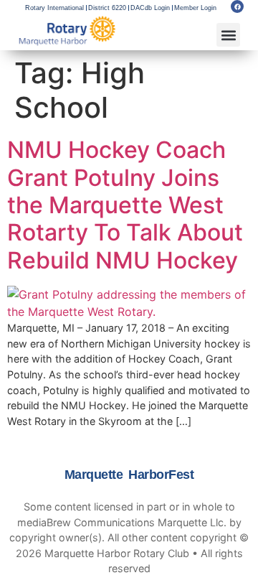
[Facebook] (237, 6)
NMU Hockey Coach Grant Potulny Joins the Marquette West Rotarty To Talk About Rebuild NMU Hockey (125, 205)
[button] (228, 35)
